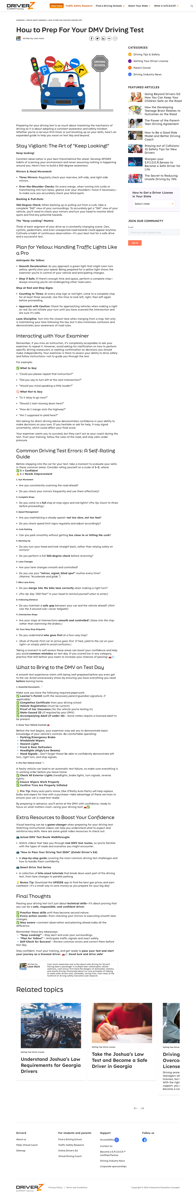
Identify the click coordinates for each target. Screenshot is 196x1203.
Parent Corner (142, 67)
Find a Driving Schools (109, 5)
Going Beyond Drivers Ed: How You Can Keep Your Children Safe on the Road (163, 97)
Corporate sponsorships (113, 1166)
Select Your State (138, 5)
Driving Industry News (147, 74)
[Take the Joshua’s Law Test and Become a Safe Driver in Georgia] (122, 1022)
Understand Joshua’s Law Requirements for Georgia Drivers (51, 1065)
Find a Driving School (70, 1139)
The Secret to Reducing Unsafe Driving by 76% (161, 177)
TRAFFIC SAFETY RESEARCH (36, 20)
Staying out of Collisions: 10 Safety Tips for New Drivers (162, 149)
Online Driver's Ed (68, 1150)
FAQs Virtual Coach (27, 1144)
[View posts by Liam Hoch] (18, 38)
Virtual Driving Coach (70, 1156)
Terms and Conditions (76, 1187)
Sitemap (20, 1150)
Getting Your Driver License (150, 61)
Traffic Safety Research (79, 5)
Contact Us (106, 1146)
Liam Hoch (39, 38)
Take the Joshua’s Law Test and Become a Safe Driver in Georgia (119, 1060)
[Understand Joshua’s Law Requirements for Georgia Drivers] (51, 1025)
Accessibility (107, 1139)
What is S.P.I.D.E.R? (165, 5)
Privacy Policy (55, 1187)
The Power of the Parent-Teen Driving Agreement (162, 122)
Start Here (56, 5)
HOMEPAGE (20, 20)
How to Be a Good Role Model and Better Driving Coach (162, 136)
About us (21, 1139)
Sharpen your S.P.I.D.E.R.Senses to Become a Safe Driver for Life (162, 164)
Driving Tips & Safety (146, 54)
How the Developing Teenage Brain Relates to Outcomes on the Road (162, 110)
